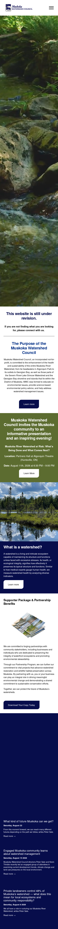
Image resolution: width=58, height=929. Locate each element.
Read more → (10, 836)
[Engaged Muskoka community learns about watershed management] (29, 844)
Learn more (29, 404)
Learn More (29, 473)
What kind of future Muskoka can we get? (28, 821)
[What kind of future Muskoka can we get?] (29, 816)
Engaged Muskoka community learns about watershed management (26, 852)
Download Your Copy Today (21, 705)
